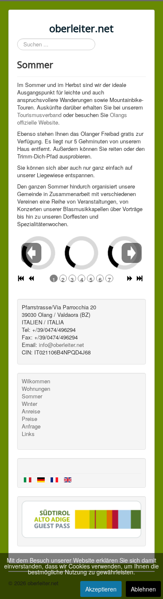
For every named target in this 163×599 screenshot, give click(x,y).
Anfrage (31, 426)
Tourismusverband (39, 115)
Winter (29, 404)
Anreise (31, 411)
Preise (29, 419)
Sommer (32, 396)
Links (28, 434)
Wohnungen (36, 389)
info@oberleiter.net (61, 345)
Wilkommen (36, 381)
